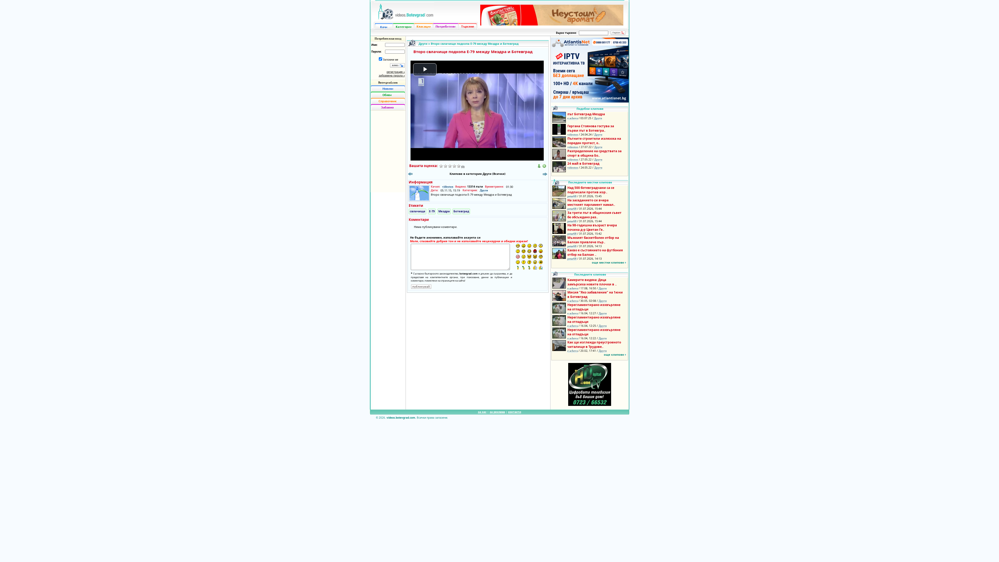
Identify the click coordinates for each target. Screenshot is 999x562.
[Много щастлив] (518, 246)
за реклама (497, 412)
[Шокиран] (541, 246)
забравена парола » (392, 75)
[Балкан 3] (529, 268)
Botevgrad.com (388, 82)
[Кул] (524, 251)
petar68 (572, 196)
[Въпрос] (529, 262)
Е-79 (432, 211)
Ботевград (461, 211)
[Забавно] (388, 107)
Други (423, 44)
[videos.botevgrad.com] (541, 268)
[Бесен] (535, 251)
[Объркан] (518, 251)
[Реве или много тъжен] (524, 257)
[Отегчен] (518, 257)
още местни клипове (608, 262)
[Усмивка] (524, 246)
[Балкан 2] (524, 268)
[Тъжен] (529, 246)
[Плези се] (541, 251)
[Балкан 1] (518, 268)
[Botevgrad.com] (535, 268)
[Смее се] (529, 251)
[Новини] (388, 88)
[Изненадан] (535, 246)
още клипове (614, 354)
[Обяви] (388, 95)
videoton (447, 186)
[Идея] (535, 262)
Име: (374, 45)
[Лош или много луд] (529, 257)
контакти (514, 412)
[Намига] (518, 262)
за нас (482, 412)
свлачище (417, 211)
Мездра (444, 211)
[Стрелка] (541, 262)
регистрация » (396, 72)
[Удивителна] (524, 262)
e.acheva (572, 118)
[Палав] (535, 257)
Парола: (376, 51)
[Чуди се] (541, 257)
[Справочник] (388, 101)
